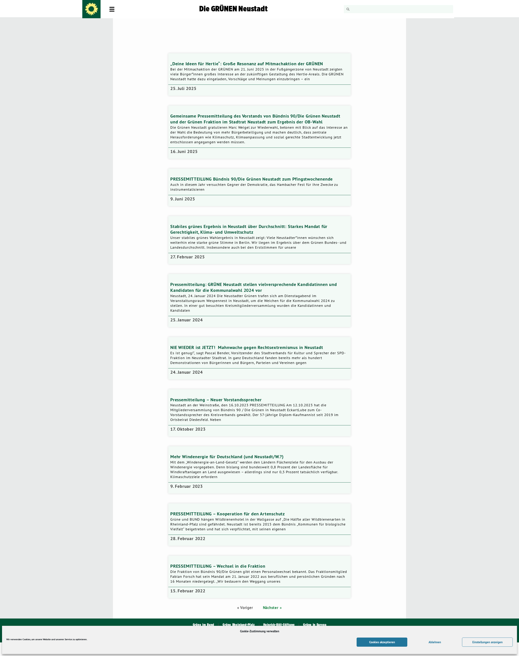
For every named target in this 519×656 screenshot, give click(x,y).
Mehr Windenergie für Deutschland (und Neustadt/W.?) (227, 457)
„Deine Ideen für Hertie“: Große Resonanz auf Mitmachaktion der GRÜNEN (246, 64)
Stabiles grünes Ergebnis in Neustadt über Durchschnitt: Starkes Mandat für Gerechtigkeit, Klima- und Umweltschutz (248, 229)
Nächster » (272, 607)
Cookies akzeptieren (382, 642)
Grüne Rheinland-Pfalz (239, 624)
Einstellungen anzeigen (487, 642)
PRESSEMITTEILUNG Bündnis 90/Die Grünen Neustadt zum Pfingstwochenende (251, 179)
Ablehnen (435, 642)
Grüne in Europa (314, 624)
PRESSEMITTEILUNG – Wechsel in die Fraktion (217, 566)
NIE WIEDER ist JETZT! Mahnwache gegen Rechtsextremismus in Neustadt (246, 347)
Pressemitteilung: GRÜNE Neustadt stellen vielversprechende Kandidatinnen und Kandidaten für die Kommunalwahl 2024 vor (253, 287)
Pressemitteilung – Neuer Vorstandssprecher (216, 400)
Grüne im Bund (203, 624)
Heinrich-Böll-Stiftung (279, 624)
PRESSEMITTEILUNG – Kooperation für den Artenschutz (227, 514)
